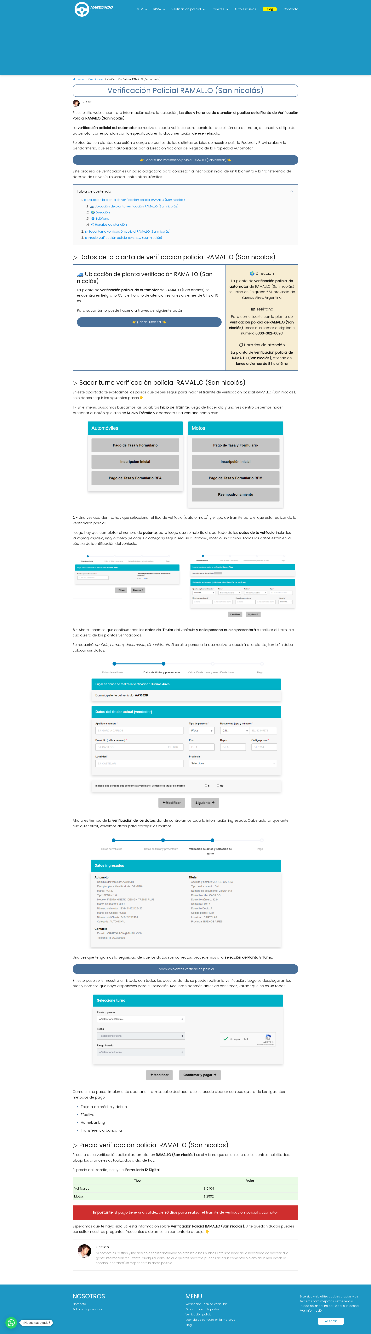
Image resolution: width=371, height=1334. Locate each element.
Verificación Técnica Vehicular (206, 1304)
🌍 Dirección (100, 212)
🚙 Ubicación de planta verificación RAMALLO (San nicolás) (134, 206)
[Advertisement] (185, 47)
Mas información (311, 1310)
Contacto (290, 9)
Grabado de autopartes (202, 1309)
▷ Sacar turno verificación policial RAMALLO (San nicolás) (127, 231)
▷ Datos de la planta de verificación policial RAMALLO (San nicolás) (134, 200)
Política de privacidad (88, 1309)
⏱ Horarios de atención (109, 224)
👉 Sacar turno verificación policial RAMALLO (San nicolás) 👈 (185, 160)
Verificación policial (186, 9)
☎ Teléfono (100, 218)
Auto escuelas (245, 9)
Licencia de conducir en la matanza (210, 1320)
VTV (140, 9)
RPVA (157, 9)
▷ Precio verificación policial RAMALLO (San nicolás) (123, 237)
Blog (269, 9)
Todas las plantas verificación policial (185, 969)
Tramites (217, 9)
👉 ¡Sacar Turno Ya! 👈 (149, 322)
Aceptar (331, 1321)
